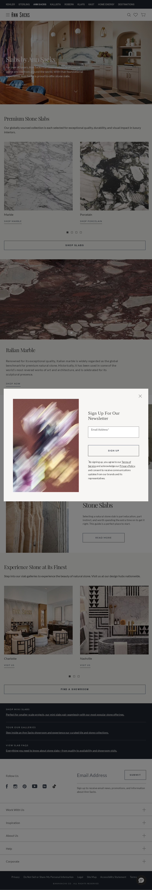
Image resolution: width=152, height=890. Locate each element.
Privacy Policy (127, 466)
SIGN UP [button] (113, 450)
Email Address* (100, 429)
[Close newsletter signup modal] (140, 396)
